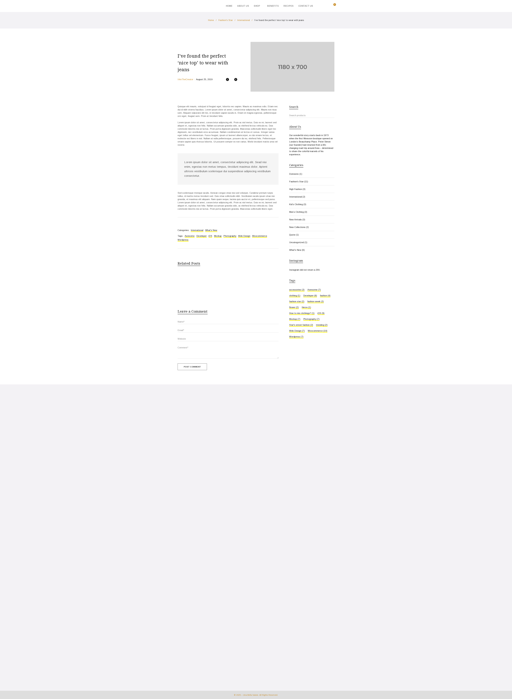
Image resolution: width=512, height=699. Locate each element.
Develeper (201, 236)
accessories (297, 290)
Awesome (190, 236)
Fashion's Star (225, 20)
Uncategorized (296, 242)
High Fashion (295, 189)
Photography (229, 236)
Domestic (294, 174)
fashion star (296, 301)
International (243, 20)
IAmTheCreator (185, 79)
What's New (211, 230)
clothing (294, 295)
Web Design (244, 236)
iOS (210, 236)
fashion (325, 295)
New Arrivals (295, 219)
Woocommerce (259, 236)
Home (211, 20)
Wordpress (183, 240)
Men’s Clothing (296, 212)
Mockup (218, 236)
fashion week (315, 301)
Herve (306, 307)
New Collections (297, 227)
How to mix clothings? (302, 313)
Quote (292, 235)
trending (321, 325)
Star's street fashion (301, 325)
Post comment (192, 367)
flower (294, 307)
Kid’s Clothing (296, 204)
